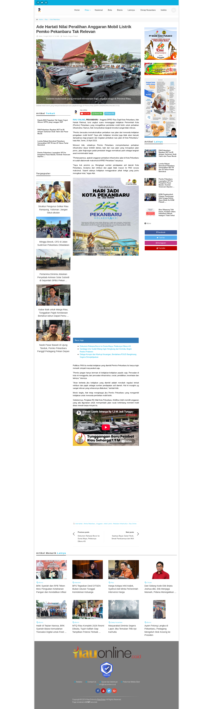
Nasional (99, 10)
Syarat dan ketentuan (109, 682)
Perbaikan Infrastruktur (120, 524)
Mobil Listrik (108, 524)
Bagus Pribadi (73, 36)
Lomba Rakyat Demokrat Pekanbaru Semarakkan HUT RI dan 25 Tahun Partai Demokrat (52, 143)
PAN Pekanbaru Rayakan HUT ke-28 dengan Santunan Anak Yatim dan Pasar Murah (52, 131)
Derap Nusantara (148, 10)
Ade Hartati (79, 524)
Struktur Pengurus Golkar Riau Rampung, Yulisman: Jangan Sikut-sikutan (53, 209)
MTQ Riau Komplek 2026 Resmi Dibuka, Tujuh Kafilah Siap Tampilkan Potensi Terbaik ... (88, 628)
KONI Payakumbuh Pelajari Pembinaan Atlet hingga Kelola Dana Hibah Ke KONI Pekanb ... (166, 198)
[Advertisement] (106, 320)
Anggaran (99, 524)
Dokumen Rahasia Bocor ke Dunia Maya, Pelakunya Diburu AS (105, 346)
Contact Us (92, 682)
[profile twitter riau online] (42, 2)
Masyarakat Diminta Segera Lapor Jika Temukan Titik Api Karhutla (122, 628)
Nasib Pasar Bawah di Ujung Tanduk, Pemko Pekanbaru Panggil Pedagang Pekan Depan (53, 348)
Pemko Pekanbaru (89, 524)
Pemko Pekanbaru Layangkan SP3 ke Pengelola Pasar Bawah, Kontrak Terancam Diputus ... (53, 154)
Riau (87, 10)
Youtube (161, 248)
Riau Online (132, 524)
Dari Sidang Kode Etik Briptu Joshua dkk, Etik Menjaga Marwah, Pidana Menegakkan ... (160, 589)
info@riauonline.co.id (107, 684)
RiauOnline (101, 699)
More (149, 223)
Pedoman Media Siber (131, 682)
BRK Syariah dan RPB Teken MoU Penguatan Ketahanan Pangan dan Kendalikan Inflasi (51, 589)
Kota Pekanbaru (55, 19)
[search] (173, 10)
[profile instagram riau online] (46, 2)
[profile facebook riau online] (38, 2)
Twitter (161, 238)
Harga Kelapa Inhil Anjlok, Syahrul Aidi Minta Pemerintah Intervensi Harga (123, 589)
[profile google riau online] (114, 690)
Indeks (164, 10)
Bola (110, 10)
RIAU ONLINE (79, 120)
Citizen (149, 582)
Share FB (110, 114)
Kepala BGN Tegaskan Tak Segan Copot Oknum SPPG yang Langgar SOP (52, 121)
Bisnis (120, 10)
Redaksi (79, 682)
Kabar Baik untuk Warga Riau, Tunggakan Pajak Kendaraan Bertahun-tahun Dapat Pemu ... (53, 312)
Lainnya (131, 10)
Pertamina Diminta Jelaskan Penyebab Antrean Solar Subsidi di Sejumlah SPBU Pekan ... (53, 277)
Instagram (161, 243)
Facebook (161, 232)
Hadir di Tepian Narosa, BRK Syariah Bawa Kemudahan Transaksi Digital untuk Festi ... (51, 628)
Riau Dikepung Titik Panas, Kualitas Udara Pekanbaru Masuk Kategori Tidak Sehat (167, 212)
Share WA (98, 114)
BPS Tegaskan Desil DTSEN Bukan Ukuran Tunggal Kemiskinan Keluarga (86, 589)
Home (77, 10)
